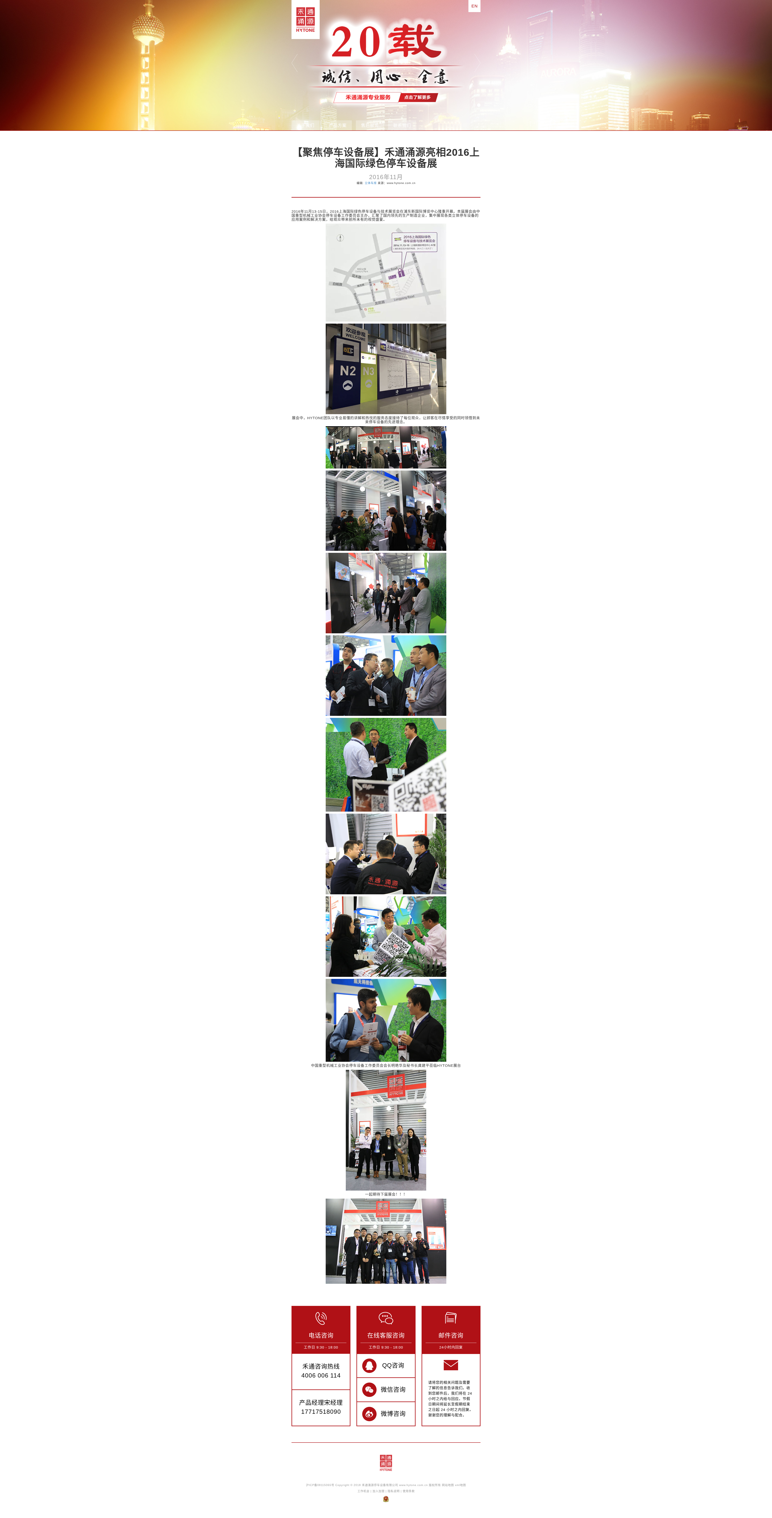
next (477, 63)
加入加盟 (379, 1491)
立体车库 (371, 183)
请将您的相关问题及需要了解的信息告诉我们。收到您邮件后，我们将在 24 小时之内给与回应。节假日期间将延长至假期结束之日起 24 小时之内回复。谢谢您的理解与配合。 (450, 1399)
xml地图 (460, 1485)
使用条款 (409, 1491)
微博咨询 (393, 1413)
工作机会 (363, 1491)
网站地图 (448, 1485)
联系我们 (402, 125)
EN (474, 6)
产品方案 (338, 125)
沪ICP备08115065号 (320, 1485)
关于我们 (305, 125)
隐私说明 (394, 1491)
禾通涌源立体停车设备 (304, 19)
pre (295, 63)
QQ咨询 (393, 1365)
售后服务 (370, 125)
